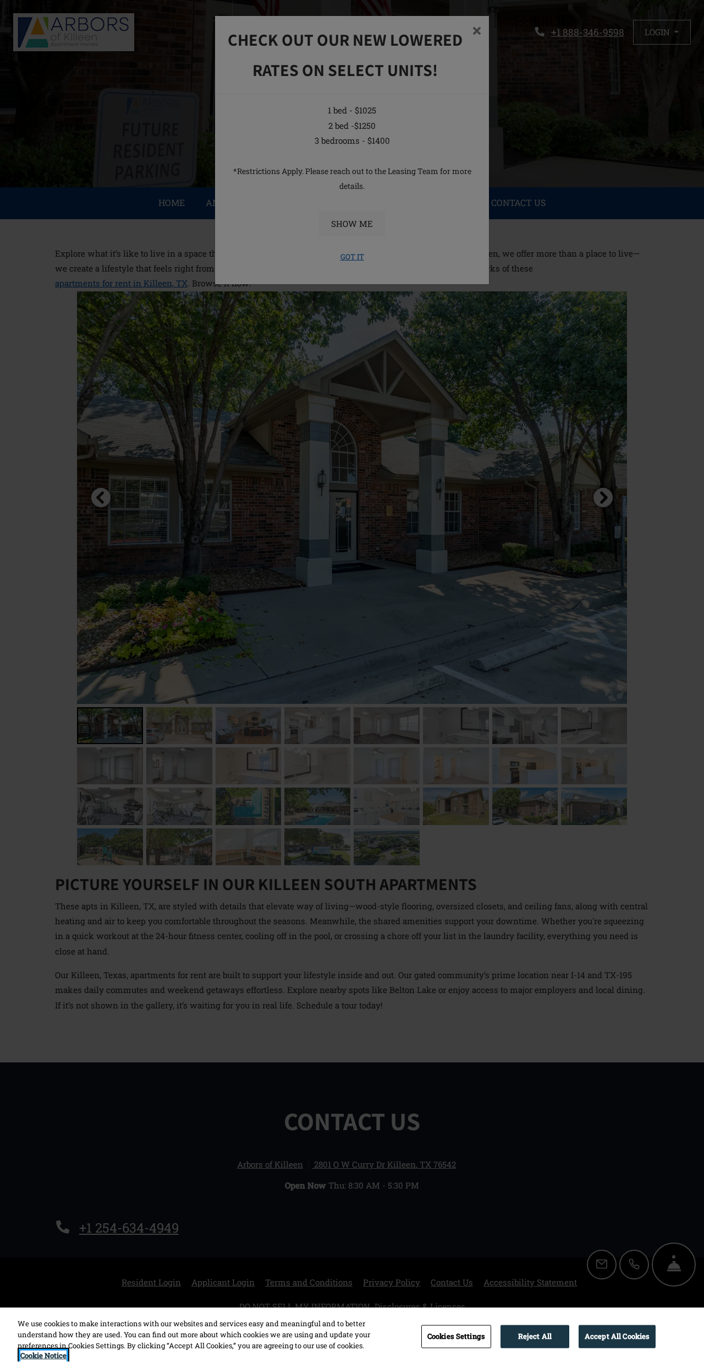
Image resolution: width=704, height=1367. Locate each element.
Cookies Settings (456, 1336)
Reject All (535, 1336)
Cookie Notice (43, 1355)
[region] (352, 1337)
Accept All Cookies (617, 1336)
